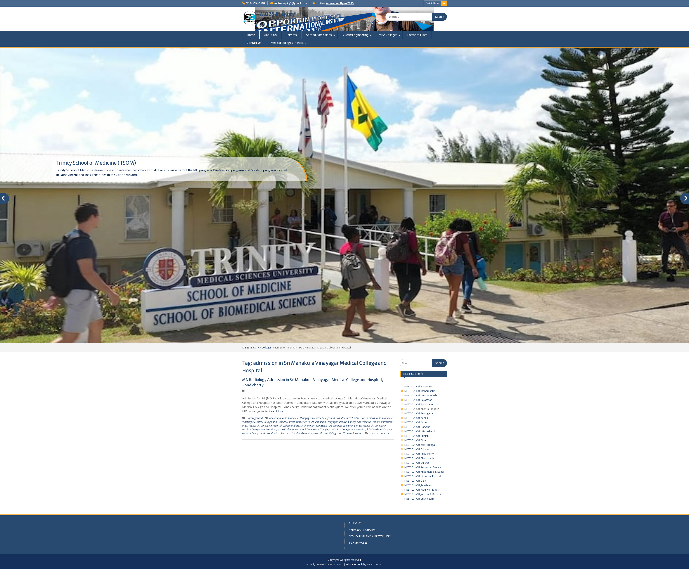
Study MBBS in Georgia (83, 163)
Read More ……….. (280, 411)
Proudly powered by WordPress (324, 564)
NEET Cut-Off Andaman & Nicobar (424, 471)
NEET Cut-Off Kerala (416, 418)
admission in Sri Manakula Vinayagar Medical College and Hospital (307, 418)
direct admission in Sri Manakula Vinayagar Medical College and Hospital (330, 421)
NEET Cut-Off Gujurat (416, 462)
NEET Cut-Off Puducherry (419, 453)
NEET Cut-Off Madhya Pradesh (422, 489)
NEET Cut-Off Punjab (416, 435)
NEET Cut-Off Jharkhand (418, 485)
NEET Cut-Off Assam (416, 422)
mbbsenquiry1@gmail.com (290, 3)
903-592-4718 (255, 3)
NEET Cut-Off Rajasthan (418, 400)
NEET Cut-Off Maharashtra (419, 391)
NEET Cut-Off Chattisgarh (419, 458)
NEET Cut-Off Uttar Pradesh (420, 395)
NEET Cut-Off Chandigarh (419, 498)
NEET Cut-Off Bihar (415, 440)
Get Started (356, 543)
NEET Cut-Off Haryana (417, 426)
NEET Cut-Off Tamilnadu (418, 404)
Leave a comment (379, 433)
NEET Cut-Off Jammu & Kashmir (423, 494)
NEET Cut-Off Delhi (415, 480)
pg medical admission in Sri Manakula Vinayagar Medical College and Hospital (320, 429)
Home (251, 35)
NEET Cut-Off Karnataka (418, 386)
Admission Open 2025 (340, 3)
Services (291, 35)
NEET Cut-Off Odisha (416, 449)
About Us (270, 35)
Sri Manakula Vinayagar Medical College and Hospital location (327, 433)
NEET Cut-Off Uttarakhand (419, 431)
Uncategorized (255, 418)
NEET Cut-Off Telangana (418, 413)
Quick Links (432, 3)
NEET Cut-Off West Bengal (419, 444)
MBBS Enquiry (277, 14)
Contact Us (254, 43)
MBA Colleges (388, 35)
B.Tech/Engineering (355, 35)
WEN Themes (375, 564)
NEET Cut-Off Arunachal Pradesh (423, 467)
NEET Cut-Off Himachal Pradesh (423, 476)
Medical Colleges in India (287, 43)
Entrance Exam (417, 35)
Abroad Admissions (319, 35)
